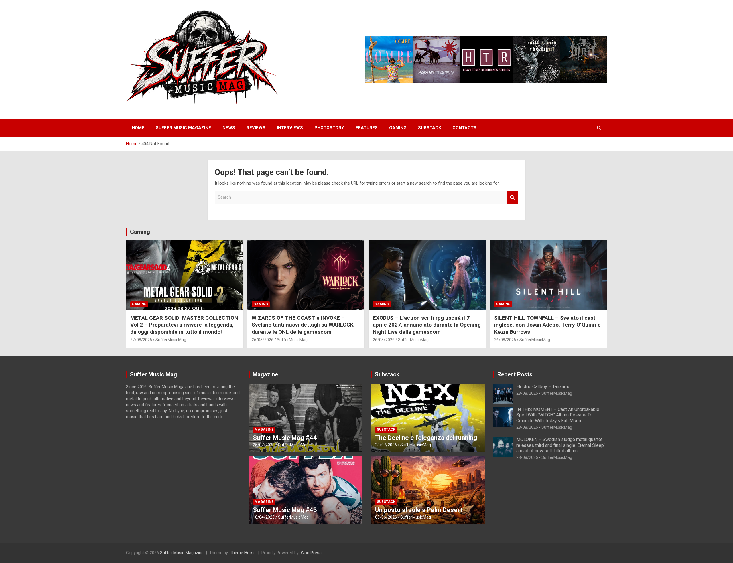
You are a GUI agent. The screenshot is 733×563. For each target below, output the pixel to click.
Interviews (290, 127)
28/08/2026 (527, 393)
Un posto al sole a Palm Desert (418, 509)
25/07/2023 (264, 445)
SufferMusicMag (170, 339)
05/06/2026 (386, 517)
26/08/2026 (262, 339)
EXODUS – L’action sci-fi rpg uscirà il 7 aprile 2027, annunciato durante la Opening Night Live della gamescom (427, 325)
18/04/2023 (264, 517)
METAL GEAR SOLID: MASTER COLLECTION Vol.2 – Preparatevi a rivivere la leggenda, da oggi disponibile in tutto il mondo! (184, 325)
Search (512, 197)
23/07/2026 (386, 445)
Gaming (398, 127)
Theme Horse (243, 552)
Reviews (256, 127)
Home (138, 127)
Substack (429, 127)
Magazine (265, 374)
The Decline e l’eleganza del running (426, 437)
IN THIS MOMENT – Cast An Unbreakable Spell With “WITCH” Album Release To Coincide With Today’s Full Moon (557, 415)
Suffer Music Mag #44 (285, 437)
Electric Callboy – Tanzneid (543, 386)
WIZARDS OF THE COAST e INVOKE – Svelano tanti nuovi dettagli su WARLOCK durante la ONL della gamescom (303, 325)
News (228, 127)
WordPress (311, 552)
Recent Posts (515, 374)
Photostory (329, 127)
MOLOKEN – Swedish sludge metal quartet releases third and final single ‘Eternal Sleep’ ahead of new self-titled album (560, 445)
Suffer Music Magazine (183, 127)
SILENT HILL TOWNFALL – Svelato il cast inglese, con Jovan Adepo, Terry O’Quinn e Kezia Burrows (547, 325)
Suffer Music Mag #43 (285, 509)
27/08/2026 (141, 339)
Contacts (464, 127)
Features (367, 127)
